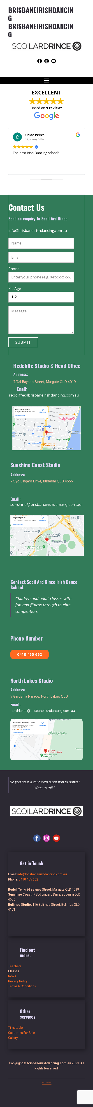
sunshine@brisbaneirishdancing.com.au (46, 504)
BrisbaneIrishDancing (40, 30)
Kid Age (14, 288)
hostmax (46, 1082)
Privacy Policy (18, 981)
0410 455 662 (29, 654)
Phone (13, 268)
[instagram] (46, 61)
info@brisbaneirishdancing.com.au (37, 230)
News (12, 976)
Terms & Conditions (22, 986)
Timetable (15, 1027)
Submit (23, 342)
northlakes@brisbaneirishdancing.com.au (43, 711)
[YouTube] (53, 61)
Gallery (13, 1038)
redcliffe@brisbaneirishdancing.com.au (44, 395)
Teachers (14, 966)
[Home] (46, 46)
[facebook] (39, 61)
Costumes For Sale (21, 1033)
